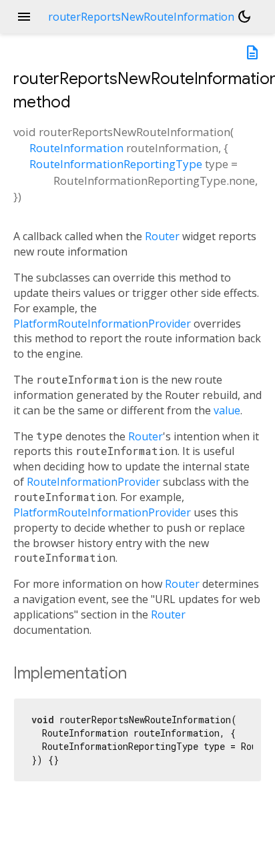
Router (162, 236)
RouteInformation (76, 147)
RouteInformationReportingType (115, 163)
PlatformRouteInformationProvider (102, 323)
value (227, 410)
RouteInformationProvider (93, 481)
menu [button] (24, 17)
